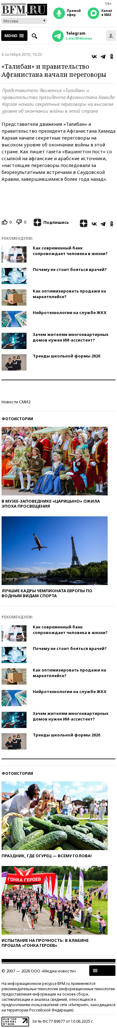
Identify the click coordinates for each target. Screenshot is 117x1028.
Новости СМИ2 (16, 402)
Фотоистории (17, 418)
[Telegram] (103, 56)
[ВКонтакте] (94, 56)
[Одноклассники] (111, 56)
